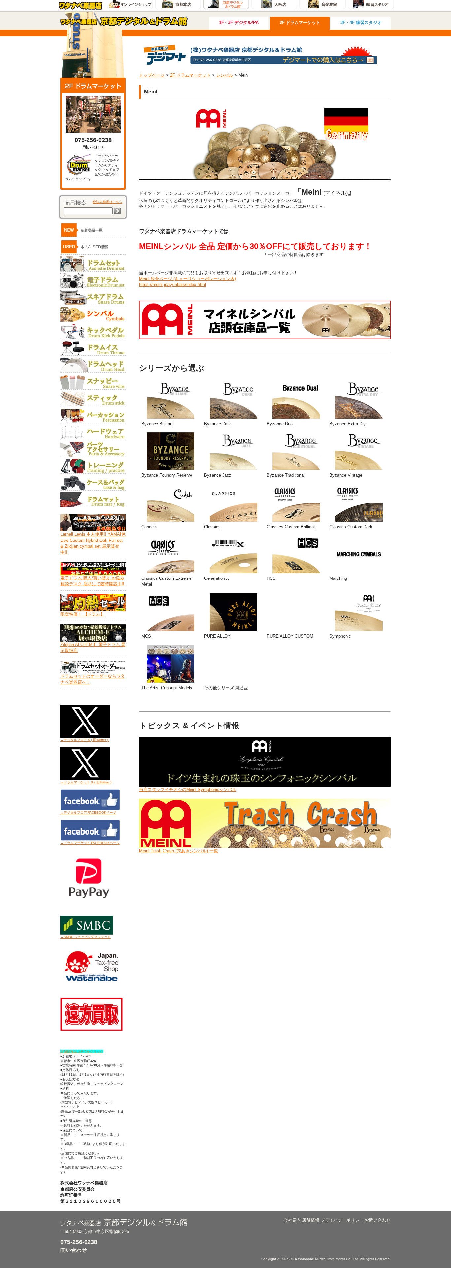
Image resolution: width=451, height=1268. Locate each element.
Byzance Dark (217, 423)
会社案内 (292, 1220)
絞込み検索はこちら (107, 202)
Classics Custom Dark (351, 526)
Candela (149, 526)
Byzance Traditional (286, 475)
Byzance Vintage (346, 475)
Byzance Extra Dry (348, 423)
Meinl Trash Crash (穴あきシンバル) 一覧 (178, 850)
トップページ (152, 75)
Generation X (216, 578)
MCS (146, 636)
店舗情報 (310, 1220)
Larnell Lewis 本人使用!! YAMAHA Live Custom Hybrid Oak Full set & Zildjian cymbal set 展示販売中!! (93, 543)
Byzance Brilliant (157, 423)
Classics (212, 526)
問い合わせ (93, 147)
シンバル (224, 75)
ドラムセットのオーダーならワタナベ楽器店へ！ (92, 679)
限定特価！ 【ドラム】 (82, 614)
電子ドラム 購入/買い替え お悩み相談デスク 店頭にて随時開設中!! (92, 581)
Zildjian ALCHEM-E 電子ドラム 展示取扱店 (92, 647)
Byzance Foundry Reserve (166, 475)
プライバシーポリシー (342, 1220)
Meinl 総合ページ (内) (187, 278)
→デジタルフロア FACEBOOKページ (88, 812)
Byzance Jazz (217, 475)
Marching (338, 578)
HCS (271, 578)
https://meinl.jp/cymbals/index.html (172, 284)
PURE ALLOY (217, 636)
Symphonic (340, 636)
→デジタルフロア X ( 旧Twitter (83, 740)
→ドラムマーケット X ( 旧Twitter (84, 782)
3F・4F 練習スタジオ (361, 22)
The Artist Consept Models (166, 687)
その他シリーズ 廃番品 (226, 687)
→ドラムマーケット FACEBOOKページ (90, 843)
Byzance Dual (280, 423)
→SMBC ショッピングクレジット (85, 937)
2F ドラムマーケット (300, 22)
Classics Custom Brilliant (291, 526)
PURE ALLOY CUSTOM (290, 636)
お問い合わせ (378, 1220)
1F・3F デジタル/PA (239, 22)
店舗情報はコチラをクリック (81, 1051)
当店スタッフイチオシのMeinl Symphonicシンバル (187, 789)
